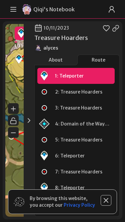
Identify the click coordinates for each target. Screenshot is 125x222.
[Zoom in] (13, 108)
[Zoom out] (13, 132)
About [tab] (56, 60)
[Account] (111, 9)
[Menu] (13, 9)
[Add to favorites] (106, 28)
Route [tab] (98, 60)
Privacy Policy (79, 205)
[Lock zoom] (13, 120)
